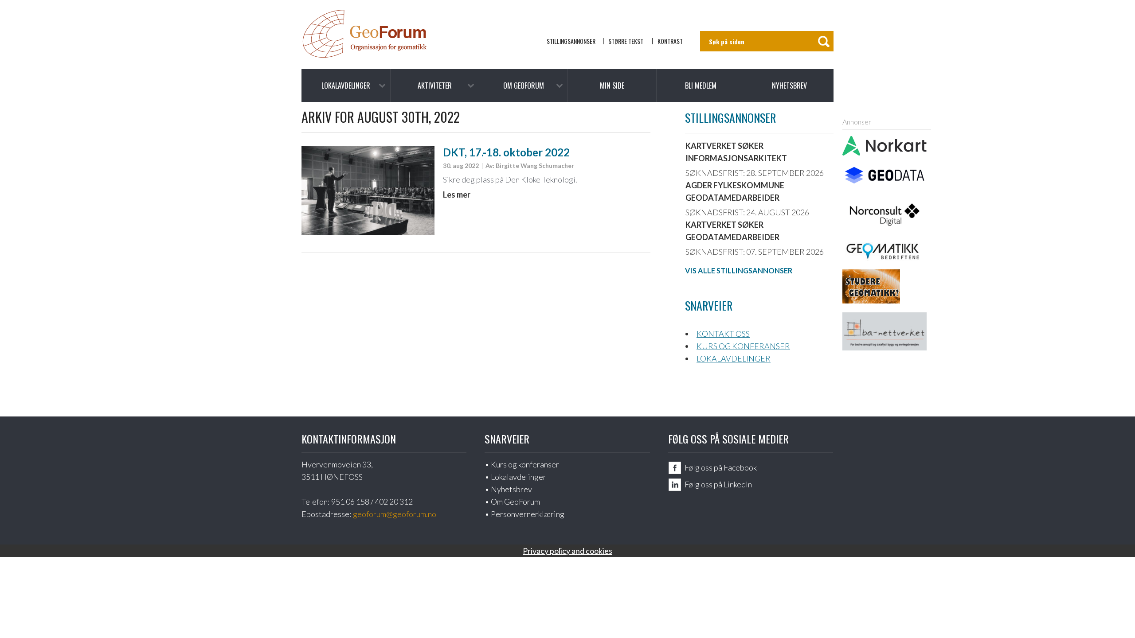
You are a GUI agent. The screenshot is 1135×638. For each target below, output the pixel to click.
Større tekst (625, 41)
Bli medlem (700, 85)
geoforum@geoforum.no (394, 514)
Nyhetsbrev (789, 85)
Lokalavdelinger (345, 85)
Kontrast (670, 41)
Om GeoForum (523, 85)
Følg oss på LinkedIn (718, 484)
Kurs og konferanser (743, 346)
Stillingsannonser (571, 41)
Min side (612, 85)
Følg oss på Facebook (721, 467)
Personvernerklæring (527, 514)
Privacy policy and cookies (567, 551)
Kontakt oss (723, 333)
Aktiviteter (435, 85)
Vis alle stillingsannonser (738, 270)
